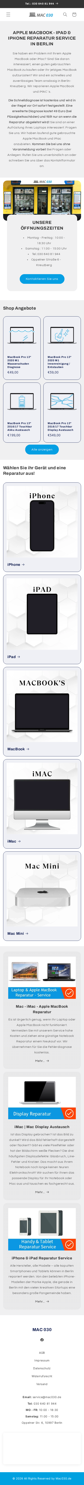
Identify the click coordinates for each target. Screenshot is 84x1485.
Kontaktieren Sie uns (42, 278)
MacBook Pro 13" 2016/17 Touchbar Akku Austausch (19, 426)
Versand (41, 1384)
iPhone (13, 565)
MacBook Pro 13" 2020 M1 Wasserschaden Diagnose (19, 361)
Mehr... (40, 1060)
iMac (11, 841)
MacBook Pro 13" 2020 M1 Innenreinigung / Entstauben (59, 361)
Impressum (42, 1360)
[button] (8, 14)
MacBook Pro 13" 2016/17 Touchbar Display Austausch (60, 426)
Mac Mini (15, 934)
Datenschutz (42, 1368)
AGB (42, 1352)
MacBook (16, 749)
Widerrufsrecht (42, 1376)
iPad (11, 657)
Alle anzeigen (42, 449)
